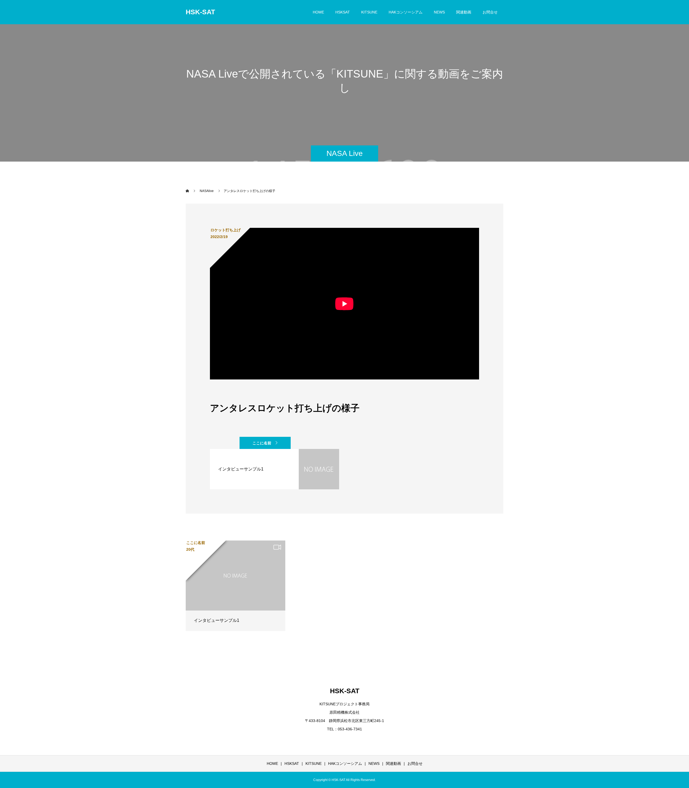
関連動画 (463, 12)
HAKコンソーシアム (406, 12)
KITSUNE (369, 12)
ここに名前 (261, 443)
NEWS (439, 12)
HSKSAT (342, 12)
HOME (318, 12)
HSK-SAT (200, 12)
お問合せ (490, 12)
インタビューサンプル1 (216, 620)
